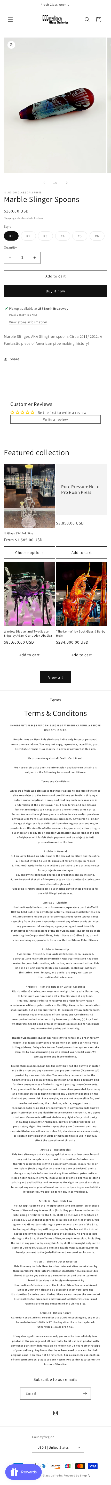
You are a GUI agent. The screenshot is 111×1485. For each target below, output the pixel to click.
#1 (11, 236)
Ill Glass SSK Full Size (18, 533)
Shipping (9, 218)
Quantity (10, 247)
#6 (100, 237)
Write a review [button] (55, 419)
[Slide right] (67, 182)
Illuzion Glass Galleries (47, 1475)
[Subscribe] (85, 1394)
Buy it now (55, 291)
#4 (65, 237)
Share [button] (14, 359)
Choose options (29, 552)
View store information (28, 322)
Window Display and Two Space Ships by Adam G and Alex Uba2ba (28, 633)
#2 (31, 237)
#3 (48, 237)
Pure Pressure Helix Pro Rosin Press (80, 489)
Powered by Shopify (77, 1475)
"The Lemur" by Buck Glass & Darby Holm (81, 633)
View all (55, 677)
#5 (82, 237)
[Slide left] (44, 182)
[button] (10, 19)
